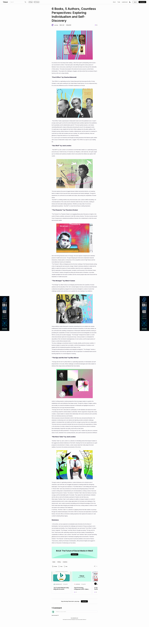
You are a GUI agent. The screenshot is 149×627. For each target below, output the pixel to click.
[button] (114, 2)
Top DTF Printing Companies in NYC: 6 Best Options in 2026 (81, 588)
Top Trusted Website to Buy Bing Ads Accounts (61, 588)
